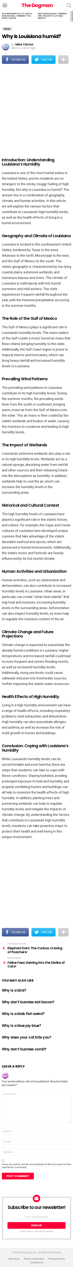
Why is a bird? (14, 990)
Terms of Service (34, 1258)
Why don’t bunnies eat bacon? (28, 1002)
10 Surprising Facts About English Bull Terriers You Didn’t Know (17, 15)
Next (71, 16)
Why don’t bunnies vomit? (24, 1049)
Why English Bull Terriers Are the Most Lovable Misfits (52, 15)
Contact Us (36, 1262)
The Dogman (37, 5)
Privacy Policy (56, 1258)
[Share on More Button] (63, 59)
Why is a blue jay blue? (21, 1025)
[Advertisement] (36, 108)
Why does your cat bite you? (26, 1037)
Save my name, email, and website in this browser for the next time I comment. (36, 1166)
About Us (13, 1258)
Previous (2, 16)
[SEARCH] (69, 5)
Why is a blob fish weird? (23, 1013)
